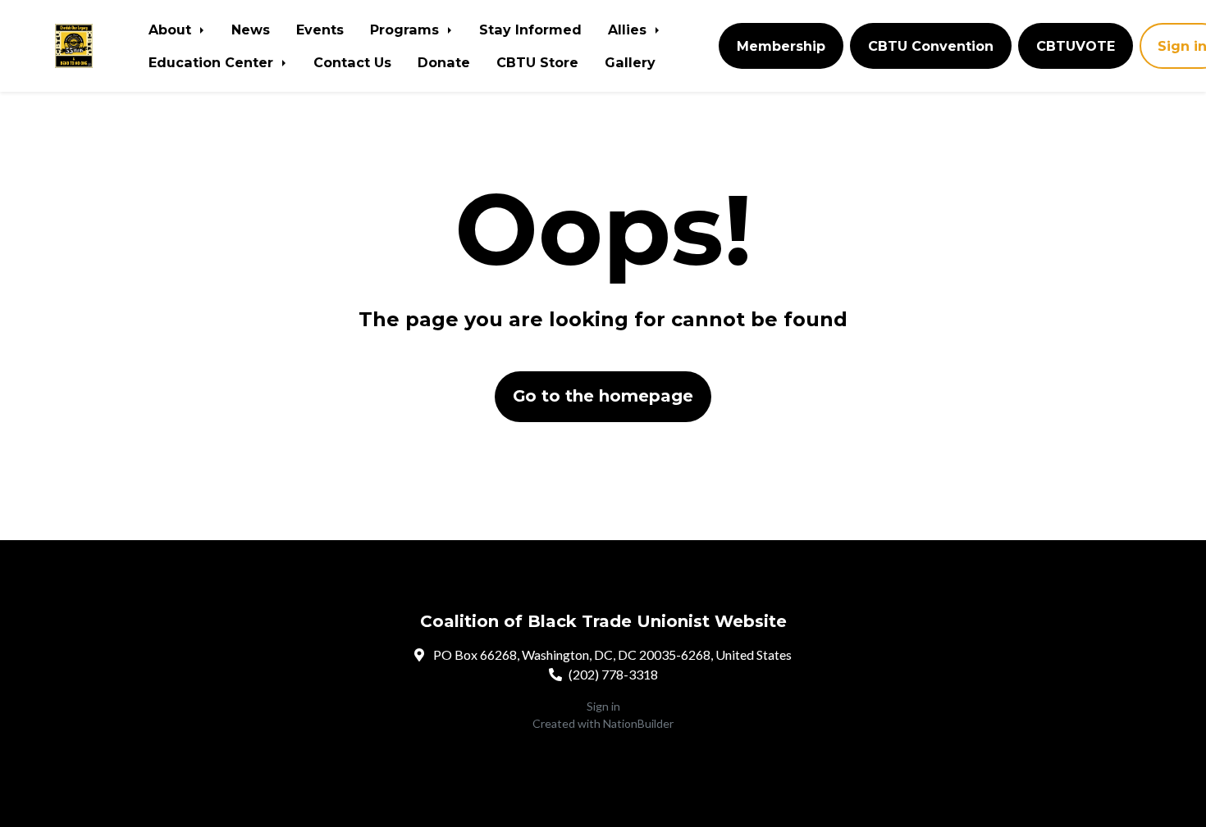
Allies (629, 29)
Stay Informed (530, 29)
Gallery (630, 62)
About (171, 29)
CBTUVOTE (1075, 46)
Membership (781, 46)
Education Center (212, 62)
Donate (444, 62)
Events (320, 29)
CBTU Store (537, 62)
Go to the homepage (603, 396)
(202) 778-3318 (613, 674)
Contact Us (352, 62)
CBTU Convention (931, 46)
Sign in (603, 706)
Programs (406, 29)
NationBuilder (638, 723)
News (250, 29)
